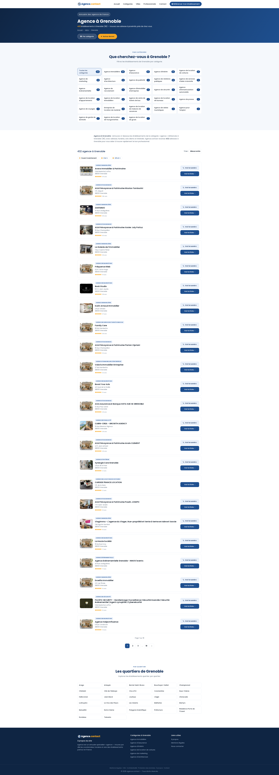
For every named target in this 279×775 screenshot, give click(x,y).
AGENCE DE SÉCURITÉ (103, 597)
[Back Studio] (86, 288)
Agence (90, 4)
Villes (138, 4)
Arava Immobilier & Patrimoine (110, 168)
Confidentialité (132, 768)
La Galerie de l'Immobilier (107, 247)
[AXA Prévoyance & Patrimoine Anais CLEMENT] (86, 445)
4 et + (105, 158)
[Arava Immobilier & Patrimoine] (86, 171)
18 (146, 646)
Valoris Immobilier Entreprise (109, 364)
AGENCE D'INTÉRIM (102, 459)
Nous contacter (177, 746)
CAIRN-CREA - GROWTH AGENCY (111, 423)
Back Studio (101, 286)
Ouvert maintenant (89, 158)
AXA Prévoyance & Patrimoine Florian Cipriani (117, 345)
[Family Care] (86, 327)
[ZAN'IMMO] (86, 210)
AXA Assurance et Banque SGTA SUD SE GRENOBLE (119, 403)
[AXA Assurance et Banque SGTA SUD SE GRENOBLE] (86, 406)
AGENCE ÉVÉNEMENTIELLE (104, 557)
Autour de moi (108, 36)
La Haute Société (103, 541)
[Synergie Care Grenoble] (86, 465)
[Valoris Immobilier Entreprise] (86, 367)
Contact (162, 4)
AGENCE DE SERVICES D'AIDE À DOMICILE (109, 322)
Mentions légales (178, 743)
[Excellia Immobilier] (86, 582)
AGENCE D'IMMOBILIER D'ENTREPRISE (108, 361)
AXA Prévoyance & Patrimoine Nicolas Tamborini (119, 188)
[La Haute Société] (86, 543)
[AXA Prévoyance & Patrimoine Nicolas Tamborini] (86, 190)
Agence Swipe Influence (106, 621)
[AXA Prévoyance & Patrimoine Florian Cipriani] (86, 347)
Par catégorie (88, 36)
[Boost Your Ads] (86, 386)
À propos (174, 739)
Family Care (101, 325)
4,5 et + (118, 158)
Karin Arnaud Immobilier (107, 305)
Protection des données (146, 768)
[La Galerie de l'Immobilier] (86, 249)
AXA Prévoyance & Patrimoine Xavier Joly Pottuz (119, 227)
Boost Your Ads (102, 384)
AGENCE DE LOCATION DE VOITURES (108, 479)
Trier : (186, 151)
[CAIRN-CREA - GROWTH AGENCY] (86, 426)
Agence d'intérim (137, 746)
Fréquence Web (102, 266)
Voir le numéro (191, 168)
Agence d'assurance (138, 743)
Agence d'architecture (139, 757)
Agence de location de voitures (142, 750)
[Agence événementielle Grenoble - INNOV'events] (86, 563)
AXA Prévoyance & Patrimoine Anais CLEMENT (117, 443)
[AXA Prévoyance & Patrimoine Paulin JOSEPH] (86, 504)
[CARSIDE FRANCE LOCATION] (86, 484)
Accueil (117, 4)
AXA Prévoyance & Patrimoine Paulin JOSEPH (117, 502)
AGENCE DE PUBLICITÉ (103, 420)
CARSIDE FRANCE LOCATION (108, 482)
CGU (124, 768)
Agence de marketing (138, 753)
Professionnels (150, 4)
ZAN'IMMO (100, 207)
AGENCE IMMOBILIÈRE (103, 165)
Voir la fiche (189, 174)
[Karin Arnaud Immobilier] (86, 308)
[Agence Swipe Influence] (86, 624)
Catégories (128, 4)
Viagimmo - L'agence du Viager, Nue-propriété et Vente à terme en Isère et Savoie (135, 521)
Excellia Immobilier (104, 580)
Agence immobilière (138, 739)
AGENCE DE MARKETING (104, 263)
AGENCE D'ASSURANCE (103, 185)
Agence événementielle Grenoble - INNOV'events (119, 560)
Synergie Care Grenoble (106, 462)
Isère (87, 30)
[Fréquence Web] (86, 269)
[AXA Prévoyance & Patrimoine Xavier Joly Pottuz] (86, 230)
